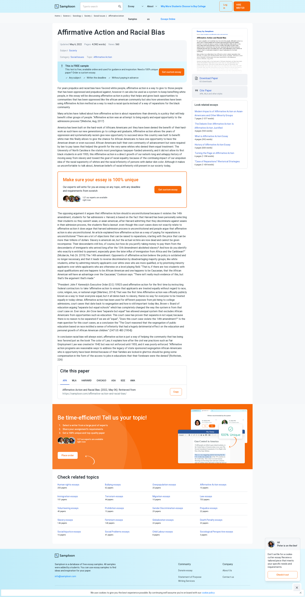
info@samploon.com (65, 576)
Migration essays (161, 496)
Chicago (101, 380)
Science (67, 16)
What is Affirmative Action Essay (211, 136)
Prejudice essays (208, 508)
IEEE (123, 380)
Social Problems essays (117, 531)
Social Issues (100, 16)
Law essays (206, 496)
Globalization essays (163, 520)
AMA (132, 380)
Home (58, 16)
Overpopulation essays (164, 484)
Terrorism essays (114, 496)
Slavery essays (65, 520)
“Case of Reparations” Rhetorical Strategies (217, 161)
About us (150, 9)
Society (88, 16)
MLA (74, 380)
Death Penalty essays (211, 520)
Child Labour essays (162, 531)
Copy (176, 392)
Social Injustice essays (69, 531)
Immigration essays (68, 496)
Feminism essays (114, 520)
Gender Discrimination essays (167, 508)
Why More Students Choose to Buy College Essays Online (183, 9)
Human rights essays (68, 484)
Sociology (78, 16)
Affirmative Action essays (213, 484)
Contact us (228, 577)
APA (65, 380)
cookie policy (208, 592)
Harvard (86, 380)
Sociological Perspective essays (216, 531)
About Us (227, 570)
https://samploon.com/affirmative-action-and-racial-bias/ (95, 393)
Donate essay (185, 570)
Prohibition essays (114, 508)
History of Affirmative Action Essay (212, 144)
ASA (113, 380)
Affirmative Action (116, 16)
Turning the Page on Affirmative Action (214, 153)
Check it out (282, 574)
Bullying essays (113, 484)
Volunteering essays (68, 508)
